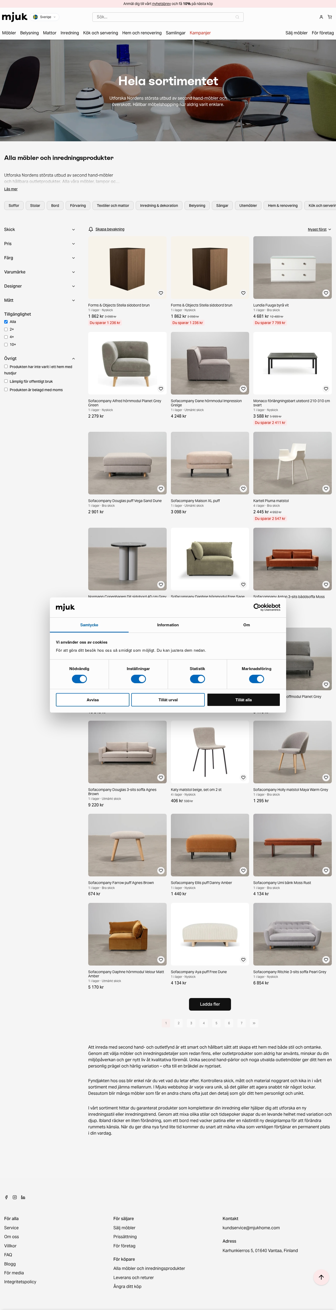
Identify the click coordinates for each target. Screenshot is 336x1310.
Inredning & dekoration (159, 205)
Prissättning (125, 1236)
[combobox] (168, 17)
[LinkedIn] (23, 1197)
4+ (12, 337)
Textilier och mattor (113, 205)
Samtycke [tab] (89, 625)
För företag (124, 1246)
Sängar (222, 205)
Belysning (197, 205)
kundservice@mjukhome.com (251, 1228)
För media (14, 1273)
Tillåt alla (243, 700)
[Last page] (254, 1023)
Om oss (11, 1236)
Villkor (10, 1246)
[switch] (138, 679)
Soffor (14, 205)
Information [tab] (168, 625)
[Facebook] (6, 1197)
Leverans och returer (133, 1277)
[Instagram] (15, 1197)
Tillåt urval (168, 700)
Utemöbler (248, 205)
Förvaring (78, 205)
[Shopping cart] (330, 17)
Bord (55, 205)
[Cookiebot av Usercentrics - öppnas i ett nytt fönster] (257, 607)
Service (11, 1228)
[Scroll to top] (321, 1277)
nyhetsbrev (161, 3)
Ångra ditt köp (127, 1286)
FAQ (8, 1255)
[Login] (321, 17)
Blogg (10, 1264)
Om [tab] (246, 625)
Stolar (35, 205)
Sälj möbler (124, 1228)
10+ (13, 344)
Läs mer (11, 189)
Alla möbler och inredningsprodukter (149, 1268)
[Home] (14, 17)
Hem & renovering (283, 205)
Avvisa (93, 700)
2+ (12, 329)
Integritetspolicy (20, 1282)
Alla (13, 321)
